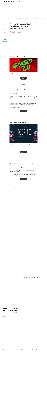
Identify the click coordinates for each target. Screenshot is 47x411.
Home (3, 18)
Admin (13, 31)
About (5, 41)
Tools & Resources (21, 19)
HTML (34, 18)
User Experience (42, 19)
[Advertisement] (23, 10)
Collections (15, 18)
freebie (17, 186)
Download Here (23, 78)
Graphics (37, 18)
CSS (11, 18)
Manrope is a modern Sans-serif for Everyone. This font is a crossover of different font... (11, 313)
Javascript (7, 18)
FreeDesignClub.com (30, 170)
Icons (31, 18)
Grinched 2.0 (12, 73)
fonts (13, 186)
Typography (26, 18)
